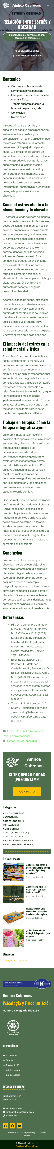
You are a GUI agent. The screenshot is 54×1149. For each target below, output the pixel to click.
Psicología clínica (14, 833)
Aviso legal (31, 1133)
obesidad (31, 740)
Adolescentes (11, 813)
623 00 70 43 (12, 1115)
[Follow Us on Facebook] (12, 1125)
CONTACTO (27, 791)
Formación (9, 825)
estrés (20, 740)
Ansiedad (8, 817)
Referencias (18, 117)
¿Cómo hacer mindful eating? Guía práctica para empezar (38, 933)
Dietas (11, 740)
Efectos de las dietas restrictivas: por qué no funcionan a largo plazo (36, 911)
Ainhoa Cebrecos (26, 5)
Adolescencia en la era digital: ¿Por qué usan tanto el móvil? (36, 889)
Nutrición (9, 829)
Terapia (10, 1060)
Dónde (9, 1108)
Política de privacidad (16, 1133)
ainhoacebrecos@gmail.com (20, 1112)
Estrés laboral (35, 35)
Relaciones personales (17, 844)
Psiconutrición (17, 35)
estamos (17, 1108)
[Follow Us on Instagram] (5, 1125)
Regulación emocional (27, 38)
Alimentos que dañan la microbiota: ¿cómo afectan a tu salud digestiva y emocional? (38, 869)
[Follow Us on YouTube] (19, 1125)
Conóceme (11, 1055)
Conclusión (18, 112)
